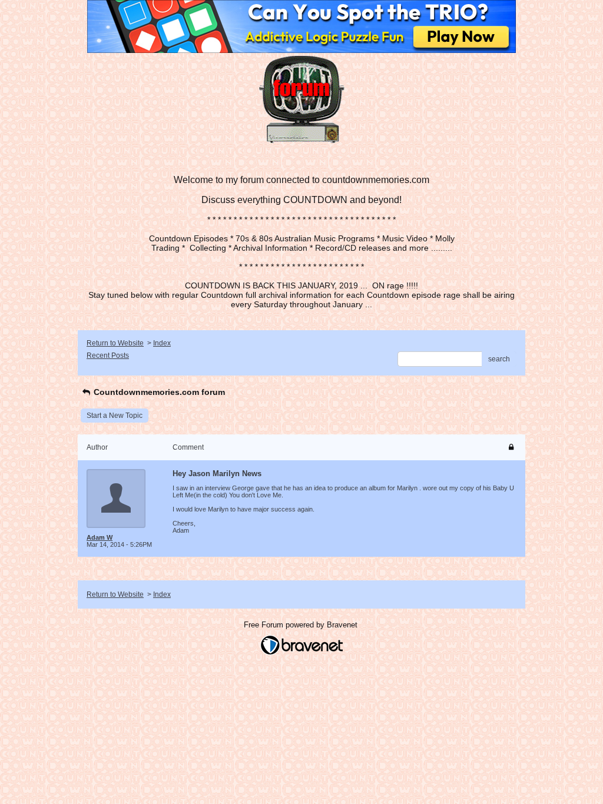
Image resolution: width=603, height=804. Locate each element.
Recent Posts (108, 355)
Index (162, 343)
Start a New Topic (115, 415)
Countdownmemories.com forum (158, 392)
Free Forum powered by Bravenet (302, 624)
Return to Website (115, 343)
